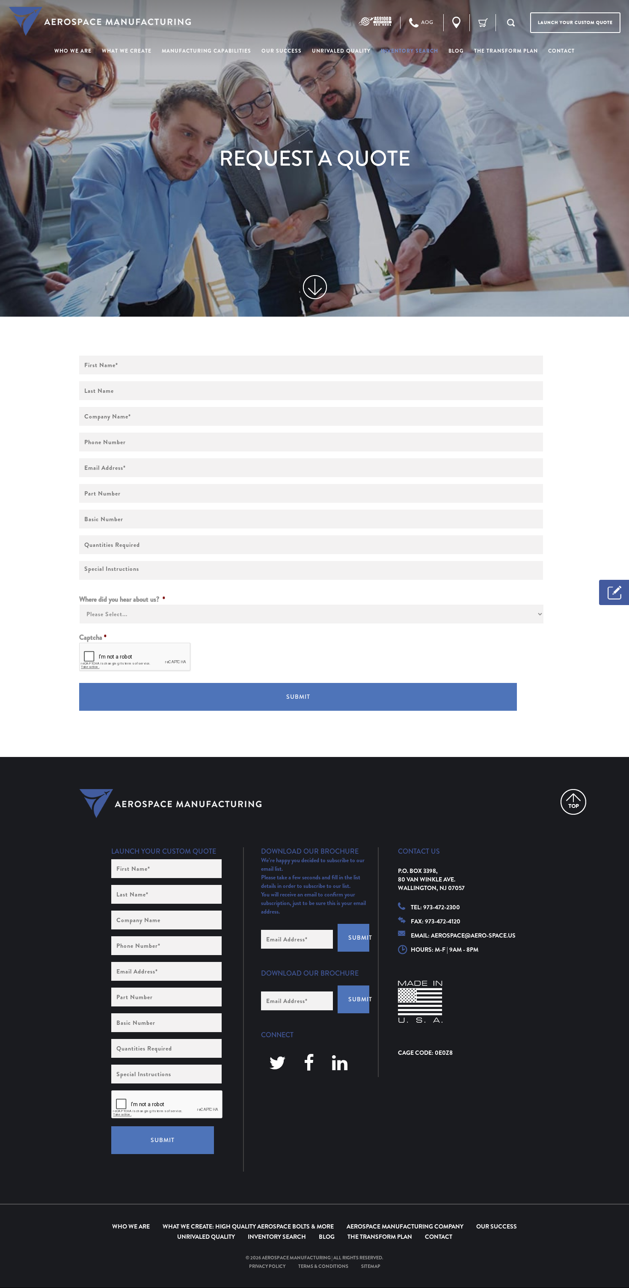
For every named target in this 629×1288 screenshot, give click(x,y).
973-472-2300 (441, 907)
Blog (327, 1236)
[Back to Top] (573, 802)
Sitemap (370, 1266)
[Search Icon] (511, 23)
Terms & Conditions (323, 1266)
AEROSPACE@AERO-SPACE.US (473, 935)
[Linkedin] (339, 1063)
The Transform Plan (379, 1236)
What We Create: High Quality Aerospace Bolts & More (248, 1226)
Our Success (496, 1226)
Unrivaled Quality (206, 1236)
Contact (438, 1236)
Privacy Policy (267, 1266)
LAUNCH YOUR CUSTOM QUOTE (575, 22)
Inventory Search (277, 1236)
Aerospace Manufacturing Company (405, 1226)
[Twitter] (277, 1063)
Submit (298, 696)
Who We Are (131, 1226)
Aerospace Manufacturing (296, 1257)
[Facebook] (309, 1063)
